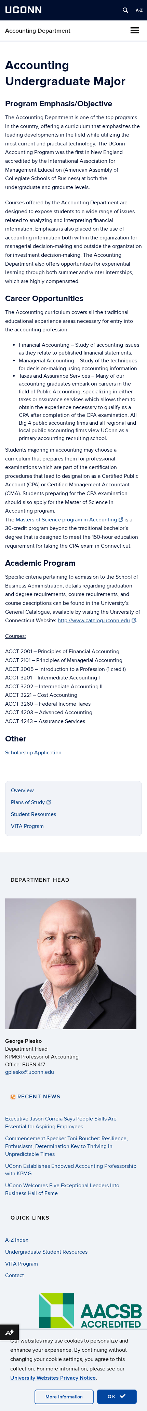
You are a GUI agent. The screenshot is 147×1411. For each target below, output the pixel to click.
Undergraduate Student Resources (46, 1252)
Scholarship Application (33, 752)
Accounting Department (37, 30)
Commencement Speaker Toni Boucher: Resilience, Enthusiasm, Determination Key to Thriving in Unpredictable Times (66, 1146)
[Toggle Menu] (135, 30)
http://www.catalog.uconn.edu (94, 620)
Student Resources (33, 814)
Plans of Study (28, 802)
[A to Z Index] (139, 10)
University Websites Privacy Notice (53, 1378)
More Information (64, 1397)
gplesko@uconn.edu (29, 1072)
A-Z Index (16, 1240)
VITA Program (27, 826)
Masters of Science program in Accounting (66, 519)
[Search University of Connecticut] (125, 10)
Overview (22, 790)
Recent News (39, 1096)
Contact (14, 1275)
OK (113, 1396)
